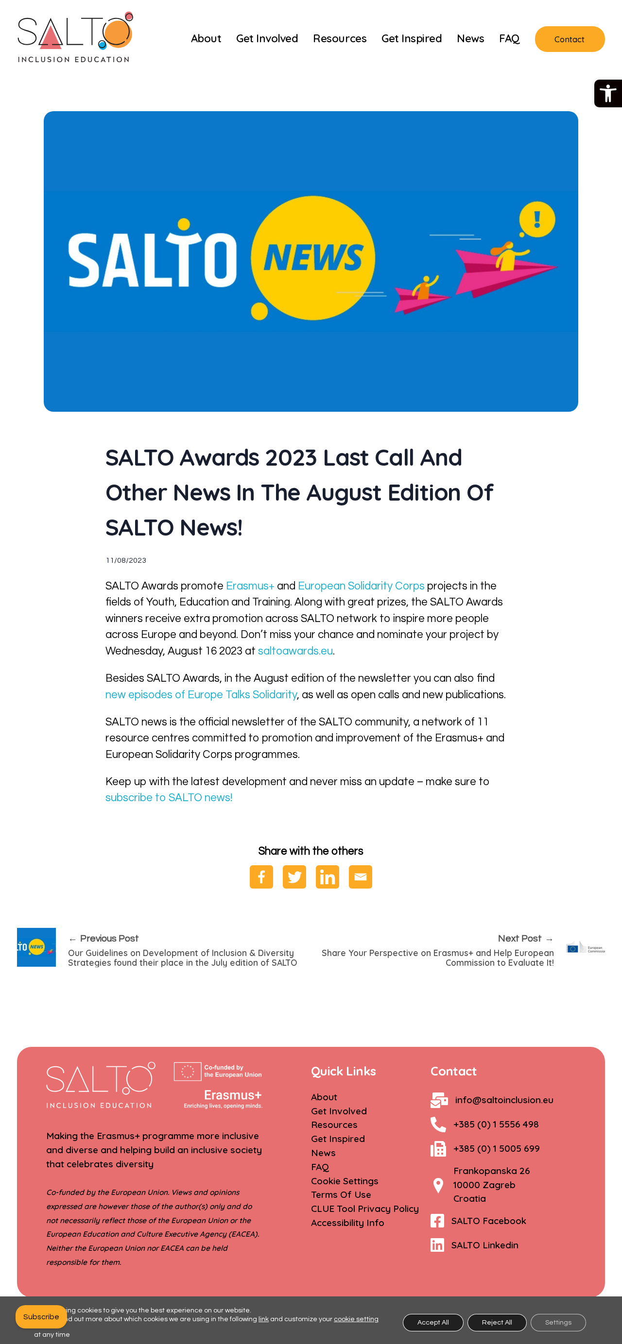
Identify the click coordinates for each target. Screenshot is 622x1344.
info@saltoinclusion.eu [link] (504, 1100)
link (264, 1319)
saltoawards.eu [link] (295, 651)
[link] (608, 93)
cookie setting (356, 1319)
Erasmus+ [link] (250, 586)
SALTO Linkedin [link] (484, 1245)
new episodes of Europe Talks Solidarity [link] (201, 695)
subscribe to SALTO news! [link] (168, 798)
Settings (558, 1322)
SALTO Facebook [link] (488, 1220)
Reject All (497, 1322)
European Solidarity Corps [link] (360, 586)
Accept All (433, 1322)
